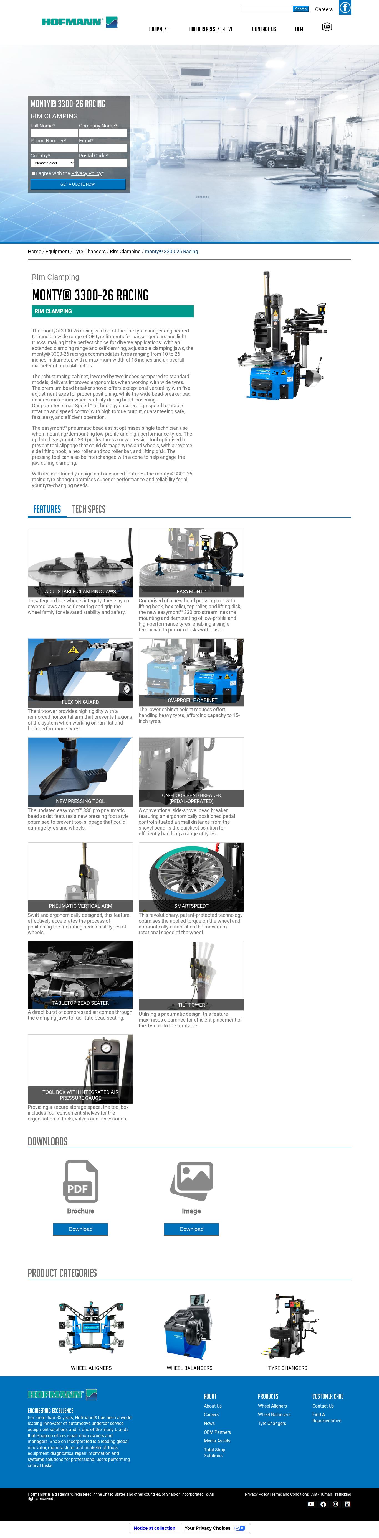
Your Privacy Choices (208, 1528)
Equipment (158, 28)
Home (34, 251)
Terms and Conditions (290, 1494)
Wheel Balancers (190, 1368)
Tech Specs (89, 509)
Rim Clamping (125, 251)
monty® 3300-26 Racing (171, 251)
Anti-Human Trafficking (331, 1494)
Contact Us (264, 28)
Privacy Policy (86, 173)
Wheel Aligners (91, 1368)
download (81, 1229)
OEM (299, 28)
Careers (324, 9)
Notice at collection (154, 1528)
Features (47, 509)
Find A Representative (211, 28)
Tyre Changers (90, 251)
